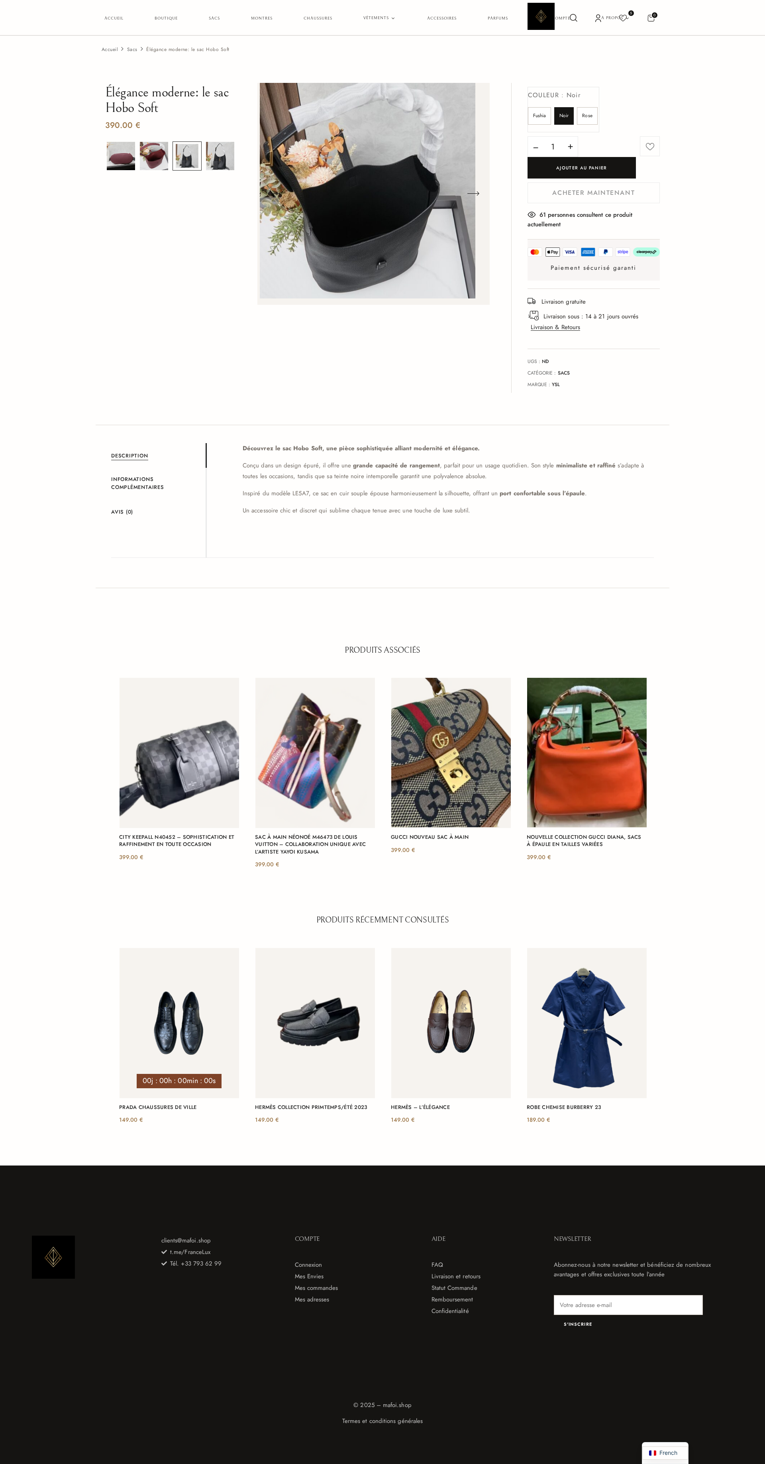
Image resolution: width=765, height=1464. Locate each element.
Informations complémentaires (137, 483)
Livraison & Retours (555, 327)
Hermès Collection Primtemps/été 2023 (311, 1107)
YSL (556, 384)
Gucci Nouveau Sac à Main (430, 837)
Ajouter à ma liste (650, 146)
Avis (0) (122, 512)
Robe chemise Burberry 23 (564, 1107)
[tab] (158, 455)
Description (129, 455)
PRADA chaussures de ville (158, 1107)
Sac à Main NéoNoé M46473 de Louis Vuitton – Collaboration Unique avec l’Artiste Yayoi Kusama (310, 844)
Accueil (110, 49)
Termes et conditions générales (382, 1421)
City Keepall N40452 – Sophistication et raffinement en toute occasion (176, 841)
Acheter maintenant (593, 192)
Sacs (132, 49)
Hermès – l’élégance (420, 1107)
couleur (554, 95)
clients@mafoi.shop (186, 1240)
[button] (651, 18)
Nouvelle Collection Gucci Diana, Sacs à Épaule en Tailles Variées (584, 841)
